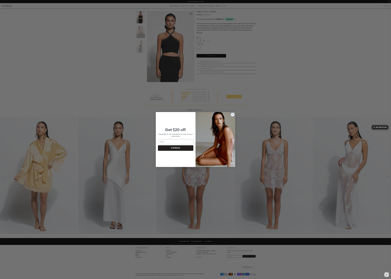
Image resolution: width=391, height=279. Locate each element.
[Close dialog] (232, 114)
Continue (175, 148)
